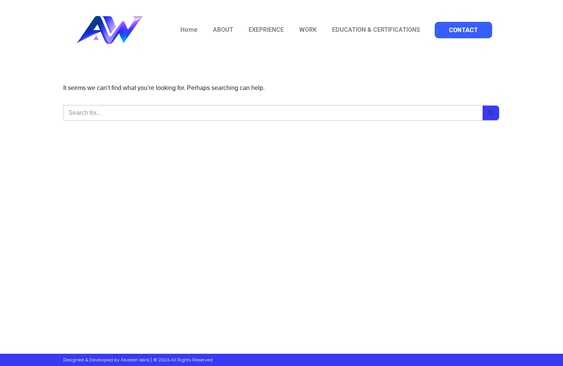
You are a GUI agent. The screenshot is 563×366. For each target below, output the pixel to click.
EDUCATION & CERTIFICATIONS (376, 29)
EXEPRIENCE (266, 29)
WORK (308, 29)
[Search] (491, 113)
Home (189, 29)
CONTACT (463, 30)
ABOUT (223, 29)
